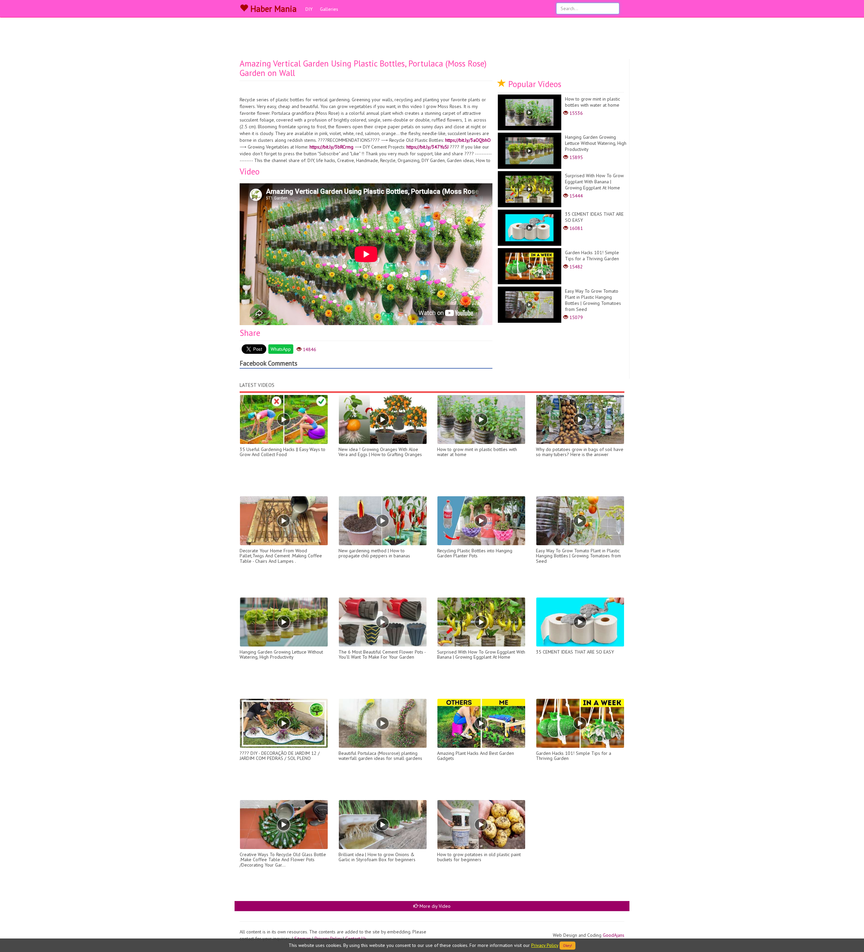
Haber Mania (272, 8)
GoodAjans (613, 935)
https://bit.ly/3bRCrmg (331, 147)
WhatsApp (281, 349)
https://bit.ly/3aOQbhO (468, 140)
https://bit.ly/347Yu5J (427, 147)
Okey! (567, 945)
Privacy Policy (544, 945)
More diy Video (434, 906)
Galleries (329, 9)
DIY (309, 9)
